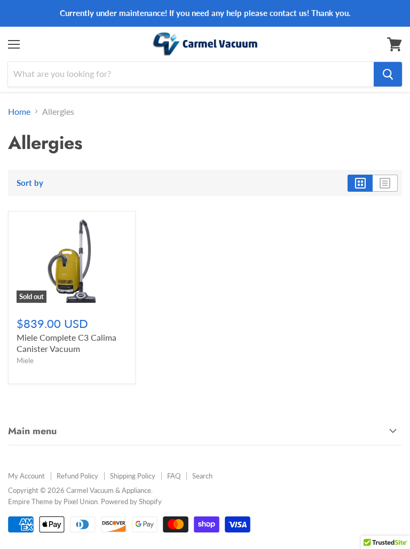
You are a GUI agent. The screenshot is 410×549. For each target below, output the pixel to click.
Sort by (30, 182)
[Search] (388, 74)
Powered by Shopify (131, 501)
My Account (26, 476)
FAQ (173, 476)
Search (202, 476)
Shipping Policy (132, 476)
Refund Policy (77, 476)
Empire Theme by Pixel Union (53, 501)
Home (19, 111)
